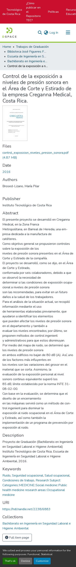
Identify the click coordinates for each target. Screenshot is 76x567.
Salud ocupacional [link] (57, 475)
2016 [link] (6, 172)
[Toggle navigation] (68, 32)
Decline (25, 561)
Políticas (53, 12)
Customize (42, 561)
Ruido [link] (6, 475)
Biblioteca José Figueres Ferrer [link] (27, 51)
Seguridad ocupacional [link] (27, 475)
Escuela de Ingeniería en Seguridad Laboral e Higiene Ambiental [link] (27, 56)
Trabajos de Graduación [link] (32, 47)
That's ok (10, 561)
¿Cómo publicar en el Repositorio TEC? (33, 11)
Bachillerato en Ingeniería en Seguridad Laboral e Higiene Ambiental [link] (27, 61)
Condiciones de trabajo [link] (18, 480)
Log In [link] (53, 32)
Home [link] (6, 47)
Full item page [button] (18, 537)
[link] (38, 155)
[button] (9, 33)
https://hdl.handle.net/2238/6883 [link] (26, 509)
